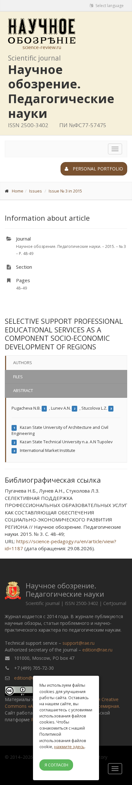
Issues (35, 191)
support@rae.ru (78, 643)
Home (17, 191)
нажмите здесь (69, 746)
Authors (22, 362)
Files (18, 377)
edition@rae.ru (97, 650)
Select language (109, 5)
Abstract (23, 390)
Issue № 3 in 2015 (65, 191)
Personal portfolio (97, 169)
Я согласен (56, 765)
